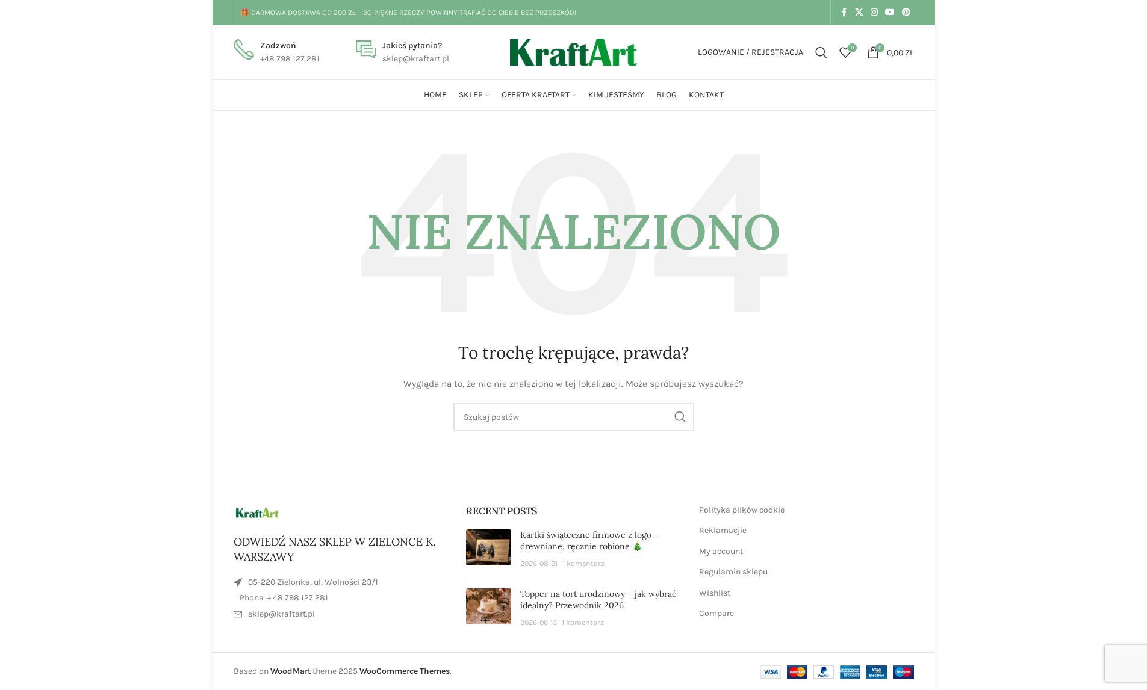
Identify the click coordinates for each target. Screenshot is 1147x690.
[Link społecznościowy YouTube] (889, 12)
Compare (716, 613)
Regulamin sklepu (733, 572)
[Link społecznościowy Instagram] (874, 12)
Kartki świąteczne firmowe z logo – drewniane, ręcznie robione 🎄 (589, 540)
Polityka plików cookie (742, 510)
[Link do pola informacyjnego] (277, 52)
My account (721, 551)
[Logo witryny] (574, 51)
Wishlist (714, 593)
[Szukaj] (821, 52)
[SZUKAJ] (680, 417)
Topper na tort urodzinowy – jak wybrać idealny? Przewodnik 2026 (598, 599)
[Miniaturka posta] (488, 549)
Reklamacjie (723, 530)
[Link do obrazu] (257, 512)
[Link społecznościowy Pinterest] (906, 12)
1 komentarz (583, 563)
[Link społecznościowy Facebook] (844, 12)
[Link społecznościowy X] (859, 12)
